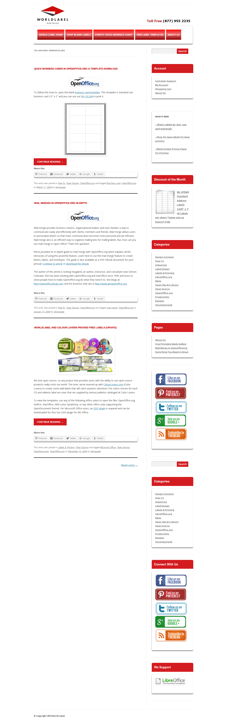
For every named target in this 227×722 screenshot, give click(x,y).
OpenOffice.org (87, 183)
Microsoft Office (108, 447)
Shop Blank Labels (79, 34)
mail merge (112, 307)
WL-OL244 (87, 96)
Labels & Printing (66, 447)
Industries (161, 264)
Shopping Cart (163, 88)
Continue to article (52, 263)
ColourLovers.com (113, 384)
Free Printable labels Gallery (170, 343)
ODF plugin (99, 408)
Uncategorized (163, 304)
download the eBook (77, 263)
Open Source (72, 183)
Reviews (159, 300)
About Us (173, 34)
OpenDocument (41, 451)
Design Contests (164, 257)
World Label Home (51, 34)
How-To (61, 183)
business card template (87, 92)
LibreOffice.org (163, 276)
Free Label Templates (150, 34)
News (158, 280)
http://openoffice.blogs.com (48, 283)
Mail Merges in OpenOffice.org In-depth (60, 203)
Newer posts (129, 465)
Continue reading (50, 161)
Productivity (162, 296)
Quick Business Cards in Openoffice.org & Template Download (76, 68)
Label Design (162, 268)
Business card (113, 183)
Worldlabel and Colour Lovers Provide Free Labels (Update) (75, 327)
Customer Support (165, 80)
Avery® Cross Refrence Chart (113, 34)
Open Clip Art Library (166, 284)
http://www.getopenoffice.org (111, 283)
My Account (161, 84)
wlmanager (60, 187)
